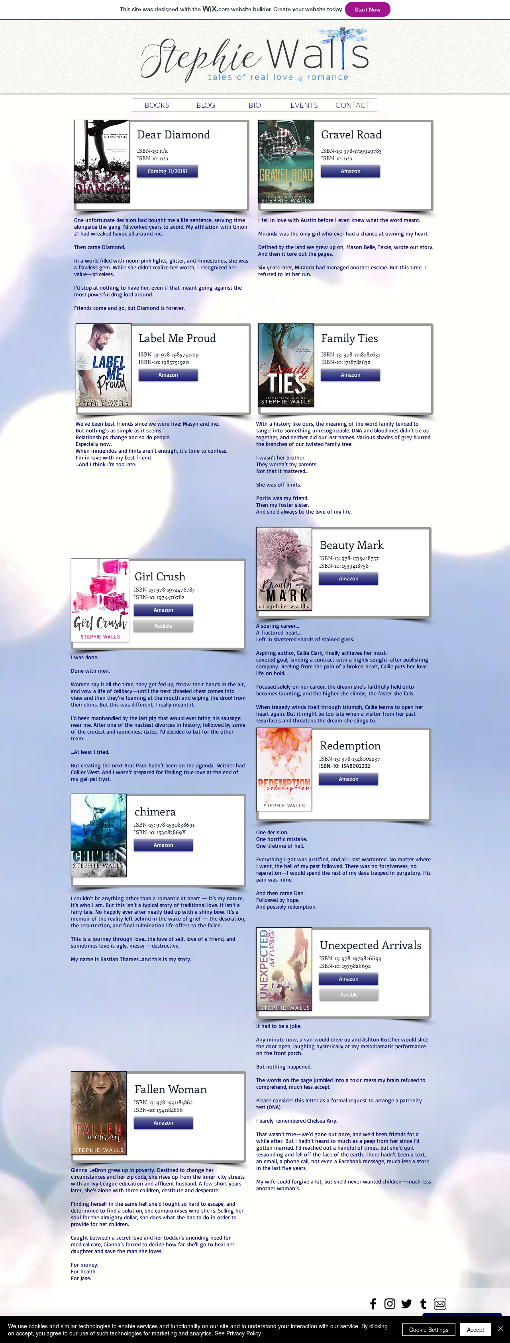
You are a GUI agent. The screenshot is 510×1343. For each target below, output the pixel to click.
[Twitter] (406, 1303)
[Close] (500, 1329)
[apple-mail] (440, 1303)
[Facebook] (373, 1303)
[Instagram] (389, 1303)
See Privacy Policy (238, 1333)
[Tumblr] (423, 1303)
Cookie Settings (429, 1329)
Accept (475, 1329)
